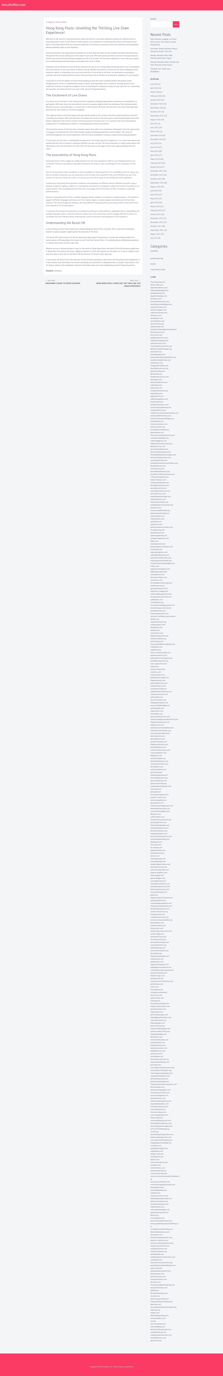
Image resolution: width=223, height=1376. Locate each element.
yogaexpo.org (155, 649)
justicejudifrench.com (158, 822)
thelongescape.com (158, 858)
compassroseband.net (158, 992)
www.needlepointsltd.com (160, 1120)
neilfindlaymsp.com (157, 948)
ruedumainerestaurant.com (160, 786)
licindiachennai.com (157, 293)
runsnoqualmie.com (158, 1109)
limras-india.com (156, 285)
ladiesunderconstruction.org (161, 443)
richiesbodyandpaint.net (159, 290)
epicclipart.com (156, 379)
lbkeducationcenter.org (159, 636)
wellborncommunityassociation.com (164, 413)
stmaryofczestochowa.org (160, 819)
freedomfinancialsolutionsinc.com (163, 1084)
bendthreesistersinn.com (159, 909)
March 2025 (155, 131)
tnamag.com (155, 1000)
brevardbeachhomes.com (160, 471)
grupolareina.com (157, 432)
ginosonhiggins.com (157, 878)
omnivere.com (155, 315)
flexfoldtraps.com (157, 1087)
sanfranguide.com (157, 708)
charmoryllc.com (156, 711)
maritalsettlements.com (160, 883)
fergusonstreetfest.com (159, 1246)
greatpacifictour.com (158, 936)
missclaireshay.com (157, 282)
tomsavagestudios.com (159, 613)
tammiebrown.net (157, 853)
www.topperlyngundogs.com (161, 1073)
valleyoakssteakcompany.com (162, 970)
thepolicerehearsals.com (159, 722)
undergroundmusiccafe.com (161, 1335)
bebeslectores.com (157, 446)
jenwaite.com (155, 1282)
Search (153, 19)
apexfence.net (156, 1340)
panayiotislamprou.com (159, 404)
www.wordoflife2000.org (160, 510)
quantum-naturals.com (159, 1240)
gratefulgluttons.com (158, 683)
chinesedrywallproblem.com (161, 906)
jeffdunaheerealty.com (159, 1078)
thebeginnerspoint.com (159, 702)
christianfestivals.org (158, 867)
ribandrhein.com (156, 627)
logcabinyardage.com (158, 1034)
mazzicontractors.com (159, 1195)
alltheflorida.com (157, 1254)
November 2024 (156, 139)
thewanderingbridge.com (159, 825)
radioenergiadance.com (159, 399)
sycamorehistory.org (158, 1170)
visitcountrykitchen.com (159, 870)
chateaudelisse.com (158, 410)
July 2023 (154, 190)
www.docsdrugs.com (158, 1112)
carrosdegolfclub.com (158, 460)
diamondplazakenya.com (159, 1232)
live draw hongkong (76, 110)
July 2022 (154, 238)
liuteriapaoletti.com (158, 900)
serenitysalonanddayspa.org (161, 304)
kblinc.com (154, 541)
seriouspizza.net (156, 989)
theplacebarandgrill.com (159, 956)
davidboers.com (156, 1037)
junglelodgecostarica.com (160, 864)
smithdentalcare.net (158, 1332)
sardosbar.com (156, 521)
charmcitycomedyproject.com (161, 805)
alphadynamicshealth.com (160, 1271)
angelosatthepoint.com (159, 964)
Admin (64, 22)
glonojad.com (155, 792)
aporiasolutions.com (158, 1009)
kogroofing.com (156, 393)
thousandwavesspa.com (159, 942)
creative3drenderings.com (160, 1028)
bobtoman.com (156, 388)
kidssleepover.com (157, 332)
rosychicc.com (155, 672)
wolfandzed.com (157, 1156)
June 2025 (154, 127)
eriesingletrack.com (157, 544)
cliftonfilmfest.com (158, 493)
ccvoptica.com (156, 1145)
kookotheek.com (156, 402)
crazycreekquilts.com (158, 753)
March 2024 (155, 159)
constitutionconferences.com (161, 981)
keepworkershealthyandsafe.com (163, 357)
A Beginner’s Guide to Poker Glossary (62, 281)
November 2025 (156, 108)
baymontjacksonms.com (159, 889)
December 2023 (156, 171)
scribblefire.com (156, 647)
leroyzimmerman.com (158, 1287)
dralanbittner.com (157, 532)
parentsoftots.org (157, 1026)
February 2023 (156, 210)
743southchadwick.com (159, 477)
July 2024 (154, 143)
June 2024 (154, 147)
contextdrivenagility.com (160, 811)
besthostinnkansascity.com (160, 1329)
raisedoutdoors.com (158, 499)
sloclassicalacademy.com (160, 733)
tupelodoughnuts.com (159, 552)
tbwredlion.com (156, 1234)
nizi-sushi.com (155, 844)
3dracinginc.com (156, 714)
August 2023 (155, 186)
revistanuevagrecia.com (159, 794)
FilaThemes (129, 1367)
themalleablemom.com (159, 828)
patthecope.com (156, 984)
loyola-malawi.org (157, 669)
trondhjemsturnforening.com (161, 1229)
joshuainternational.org (159, 1059)
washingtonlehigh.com (159, 1148)
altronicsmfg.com (157, 324)
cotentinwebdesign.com (159, 438)
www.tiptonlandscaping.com (161, 1140)
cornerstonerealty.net (158, 1173)
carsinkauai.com (156, 1260)
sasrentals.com (156, 580)
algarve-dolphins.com (158, 872)
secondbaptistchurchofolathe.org (163, 1307)
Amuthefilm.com (14, 4)
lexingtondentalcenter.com (161, 597)
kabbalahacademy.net (158, 571)
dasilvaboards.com (157, 736)
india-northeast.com (158, 480)
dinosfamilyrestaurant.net (160, 452)
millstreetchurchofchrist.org (161, 1262)
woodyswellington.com (159, 1204)
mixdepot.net (155, 1165)
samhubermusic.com (158, 1338)
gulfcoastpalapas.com (159, 1014)
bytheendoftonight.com (159, 677)
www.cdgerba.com (157, 1218)
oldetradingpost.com (158, 441)
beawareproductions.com (160, 808)
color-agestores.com (158, 663)
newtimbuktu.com (157, 321)
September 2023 (157, 183)
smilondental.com (157, 574)
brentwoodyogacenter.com (160, 1137)
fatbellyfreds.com (157, 1207)
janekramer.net (156, 842)
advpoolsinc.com (156, 961)
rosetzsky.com (156, 789)
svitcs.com (154, 987)
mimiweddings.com (157, 1326)
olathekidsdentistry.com (159, 555)
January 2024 (155, 167)
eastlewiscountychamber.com (162, 727)
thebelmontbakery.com (159, 340)
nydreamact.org (156, 363)
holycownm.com (156, 928)
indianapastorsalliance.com (160, 967)
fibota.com (154, 1215)
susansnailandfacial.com (159, 1062)
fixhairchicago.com (157, 975)
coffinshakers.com (157, 817)
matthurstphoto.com (158, 1251)
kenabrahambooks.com (159, 761)
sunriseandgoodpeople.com (161, 903)
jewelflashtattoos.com (159, 368)
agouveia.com (155, 1304)
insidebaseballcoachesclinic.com (162, 1257)
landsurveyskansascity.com (160, 1101)
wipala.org (154, 666)
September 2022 (157, 230)
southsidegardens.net (158, 1190)
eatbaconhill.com (157, 326)
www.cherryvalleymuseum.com (162, 435)
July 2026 (154, 84)
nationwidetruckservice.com (161, 931)
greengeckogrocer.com (159, 588)
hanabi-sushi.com (157, 1154)
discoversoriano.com (158, 700)
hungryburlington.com (158, 833)
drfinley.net (154, 1290)
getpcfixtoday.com (157, 371)
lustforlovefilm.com (158, 769)
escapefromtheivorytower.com (162, 474)
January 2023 (155, 214)
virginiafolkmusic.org (158, 622)
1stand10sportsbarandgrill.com (162, 563)
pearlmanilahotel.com (159, 382)
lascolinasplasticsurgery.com (161, 1126)
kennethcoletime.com (158, 831)
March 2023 (155, 206)
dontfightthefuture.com (159, 485)
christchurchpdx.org (157, 758)
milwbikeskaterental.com (160, 886)
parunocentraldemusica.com (161, 1221)
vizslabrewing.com (157, 530)
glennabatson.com (157, 739)
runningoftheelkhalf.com (160, 1076)
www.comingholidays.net (160, 705)
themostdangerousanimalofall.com (164, 719)
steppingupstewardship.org (160, 1143)
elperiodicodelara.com (158, 287)
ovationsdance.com (158, 624)
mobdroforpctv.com (158, 686)
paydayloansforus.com (159, 337)
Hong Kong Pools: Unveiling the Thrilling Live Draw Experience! (118, 283)
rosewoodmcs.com (157, 1168)
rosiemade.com (156, 549)
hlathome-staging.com (159, 591)
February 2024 (156, 163)
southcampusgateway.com (160, 407)
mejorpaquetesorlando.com (161, 560)
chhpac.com (154, 1312)
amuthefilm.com (156, 766)
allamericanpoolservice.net (160, 608)
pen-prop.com (155, 1065)
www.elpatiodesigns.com (160, 1209)
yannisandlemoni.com (158, 535)
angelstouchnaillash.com (160, 569)
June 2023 (154, 194)
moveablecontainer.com (159, 429)
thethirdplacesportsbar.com (161, 1198)
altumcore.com (156, 995)
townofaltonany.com (158, 892)
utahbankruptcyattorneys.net (161, 505)
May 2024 (154, 151)
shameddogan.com (157, 1023)
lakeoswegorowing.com (159, 1299)
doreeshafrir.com (156, 803)
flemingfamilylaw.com (159, 1293)
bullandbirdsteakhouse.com (161, 1123)
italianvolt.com (156, 524)
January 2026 (155, 100)
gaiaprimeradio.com (157, 850)
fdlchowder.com (156, 1117)
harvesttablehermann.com (160, 457)
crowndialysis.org (157, 602)
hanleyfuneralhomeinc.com (160, 558)
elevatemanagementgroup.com (162, 1285)
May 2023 (154, 198)
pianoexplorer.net (157, 1187)
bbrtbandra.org (156, 374)
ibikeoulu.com (155, 814)
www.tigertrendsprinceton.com (162, 1067)
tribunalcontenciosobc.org (160, 730)
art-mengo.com (156, 847)
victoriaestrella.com (158, 939)
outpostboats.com (157, 675)
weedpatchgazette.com (159, 538)
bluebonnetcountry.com (159, 376)
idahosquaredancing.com (159, 513)
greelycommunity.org (158, 783)
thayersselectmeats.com (160, 1006)
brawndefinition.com (158, 747)
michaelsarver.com (157, 585)
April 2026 (154, 88)
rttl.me (153, 1321)
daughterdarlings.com (158, 296)
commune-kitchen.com (159, 764)
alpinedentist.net (157, 396)
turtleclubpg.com (157, 934)
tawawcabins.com (157, 516)
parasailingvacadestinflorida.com (163, 1265)
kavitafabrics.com (157, 922)
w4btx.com (154, 566)
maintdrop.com (156, 385)
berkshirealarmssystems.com (161, 527)
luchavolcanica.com (158, 925)
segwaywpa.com (156, 1012)
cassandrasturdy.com (158, 688)
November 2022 (156, 222)
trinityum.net (155, 1193)
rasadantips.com (156, 318)
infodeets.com (156, 298)
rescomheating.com (158, 1324)
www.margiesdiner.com (159, 1115)
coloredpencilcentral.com (160, 491)
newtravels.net (156, 335)
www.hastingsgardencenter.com (162, 1184)
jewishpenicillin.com (158, 610)
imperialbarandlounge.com (160, 496)
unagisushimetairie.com (159, 365)
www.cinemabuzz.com (159, 1162)
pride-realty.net (156, 1268)
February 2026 (156, 96)
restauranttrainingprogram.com (162, 605)
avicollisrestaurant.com (159, 950)
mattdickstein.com (157, 1042)
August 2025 (155, 119)
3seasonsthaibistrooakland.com (162, 644)
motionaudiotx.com (158, 1318)
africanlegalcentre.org (159, 778)
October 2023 (155, 179)
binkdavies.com (156, 755)
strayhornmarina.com (158, 741)
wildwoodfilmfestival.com (160, 415)
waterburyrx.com (157, 959)
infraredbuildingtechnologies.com (163, 454)
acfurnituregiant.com (158, 310)
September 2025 (157, 115)
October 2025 (155, 111)
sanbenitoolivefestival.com (161, 691)
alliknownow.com (157, 725)
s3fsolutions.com (157, 468)
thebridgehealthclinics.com (160, 1017)
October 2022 (155, 226)
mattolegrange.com (158, 861)
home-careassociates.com (160, 652)
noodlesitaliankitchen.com (160, 360)
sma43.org (154, 1131)
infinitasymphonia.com (159, 775)
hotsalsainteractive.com (159, 301)
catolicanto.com (156, 633)
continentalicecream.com (160, 750)
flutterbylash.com (157, 1273)
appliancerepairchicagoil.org (161, 349)
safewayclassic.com (158, 343)
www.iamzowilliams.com (160, 1182)
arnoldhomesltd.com (158, 488)
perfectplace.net (156, 641)
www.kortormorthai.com (160, 1092)
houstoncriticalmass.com (160, 716)
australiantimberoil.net (159, 449)
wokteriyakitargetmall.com (161, 594)
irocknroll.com (155, 507)
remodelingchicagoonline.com (161, 1134)
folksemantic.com (157, 519)
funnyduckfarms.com (158, 1279)
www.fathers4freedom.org (160, 1070)
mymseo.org (155, 1310)
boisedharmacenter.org (159, 661)
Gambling (57, 271)
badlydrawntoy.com (158, 1045)
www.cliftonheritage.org (159, 1129)
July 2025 (154, 123)
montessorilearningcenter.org (161, 1243)
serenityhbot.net (156, 1056)
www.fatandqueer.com (159, 1095)
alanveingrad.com (157, 875)
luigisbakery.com (156, 1151)
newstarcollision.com (158, 577)
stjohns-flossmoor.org (159, 911)
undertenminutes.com (158, 312)
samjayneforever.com (158, 1248)
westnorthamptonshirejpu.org (162, 418)
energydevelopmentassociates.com (164, 463)
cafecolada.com (156, 697)
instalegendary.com (157, 354)
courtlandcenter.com (158, 945)
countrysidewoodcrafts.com (161, 346)
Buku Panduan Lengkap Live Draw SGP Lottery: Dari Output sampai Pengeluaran (163, 42)
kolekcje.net (155, 630)
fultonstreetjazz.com (158, 424)
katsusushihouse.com (158, 780)
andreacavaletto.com (158, 655)
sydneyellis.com (156, 599)
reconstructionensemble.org (161, 920)
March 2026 (155, 92)
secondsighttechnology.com (161, 583)
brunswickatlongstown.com (161, 836)
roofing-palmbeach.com (159, 482)
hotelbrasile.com (157, 421)
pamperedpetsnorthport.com (161, 546)
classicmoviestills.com (159, 694)
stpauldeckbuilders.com (159, 1104)
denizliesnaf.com (157, 978)
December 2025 (156, 104)
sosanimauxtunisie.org (159, 390)
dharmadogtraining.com (159, 1315)
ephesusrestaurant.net (159, 1201)
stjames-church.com (158, 797)
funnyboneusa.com (157, 914)
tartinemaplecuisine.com (159, 839)
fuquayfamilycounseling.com (161, 1301)
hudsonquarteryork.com (159, 1212)
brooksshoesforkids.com (159, 1003)
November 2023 (156, 175)
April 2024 (154, 155)
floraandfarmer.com (158, 466)
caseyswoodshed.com (158, 973)
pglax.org (154, 895)
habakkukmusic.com (158, 1051)
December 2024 (156, 135)
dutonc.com (155, 856)
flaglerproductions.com (159, 744)
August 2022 (155, 234)
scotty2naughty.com (158, 800)
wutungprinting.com (158, 881)
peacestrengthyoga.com (159, 1081)
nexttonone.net (156, 1053)
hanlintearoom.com (158, 1276)
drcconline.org (155, 953)
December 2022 (156, 218)
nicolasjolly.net (156, 772)
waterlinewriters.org (158, 1020)
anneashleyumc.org (157, 1098)
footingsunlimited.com (159, 1106)
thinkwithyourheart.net (159, 502)
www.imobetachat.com (159, 1039)
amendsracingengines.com (160, 1090)
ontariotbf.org (156, 351)
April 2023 (154, 202)
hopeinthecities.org (157, 680)
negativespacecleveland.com (161, 897)
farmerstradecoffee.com (160, 1031)
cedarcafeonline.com (158, 307)
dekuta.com (154, 1159)
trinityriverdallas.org (158, 638)
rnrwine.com (155, 1296)
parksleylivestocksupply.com (161, 658)
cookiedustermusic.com (159, 917)
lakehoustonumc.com (158, 1048)
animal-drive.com (157, 998)
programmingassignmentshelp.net (163, 329)
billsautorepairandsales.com (161, 1237)
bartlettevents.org (157, 427)
